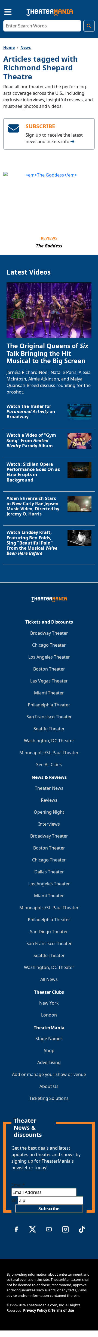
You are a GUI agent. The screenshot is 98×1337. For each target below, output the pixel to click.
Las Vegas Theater (49, 681)
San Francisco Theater (49, 717)
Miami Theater (49, 693)
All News (49, 979)
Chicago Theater (49, 645)
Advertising (49, 1062)
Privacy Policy (35, 1310)
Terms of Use (62, 1310)
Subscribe (48, 1209)
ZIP (14, 1200)
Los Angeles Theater (49, 657)
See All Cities (49, 764)
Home (9, 47)
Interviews (49, 824)
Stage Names (49, 1039)
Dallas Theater (49, 872)
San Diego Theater (49, 932)
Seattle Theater (49, 729)
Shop (49, 1050)
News (25, 47)
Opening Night (49, 812)
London (49, 1015)
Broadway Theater (49, 633)
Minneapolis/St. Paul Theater (49, 753)
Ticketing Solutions (49, 1098)
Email (18, 1185)
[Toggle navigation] (3, 11)
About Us (49, 1086)
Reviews (49, 238)
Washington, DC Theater (49, 741)
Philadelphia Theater (49, 705)
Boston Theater (49, 669)
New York (49, 1003)
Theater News (49, 788)
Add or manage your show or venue (49, 1074)
